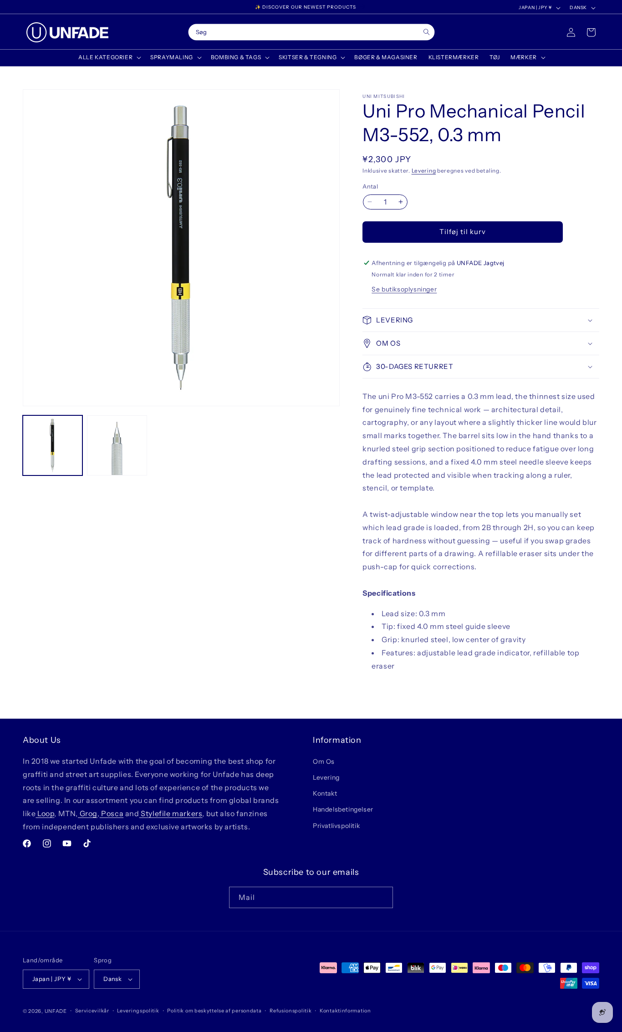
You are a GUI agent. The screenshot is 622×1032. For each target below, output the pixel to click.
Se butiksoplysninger (404, 289)
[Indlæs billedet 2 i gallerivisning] (117, 445)
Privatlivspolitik (336, 826)
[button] (109, 57)
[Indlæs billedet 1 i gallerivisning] (52, 445)
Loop (45, 813)
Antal (370, 186)
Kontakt (325, 793)
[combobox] (311, 32)
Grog (87, 813)
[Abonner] (382, 897)
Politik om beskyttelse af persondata (214, 1010)
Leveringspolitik (138, 1010)
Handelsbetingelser (343, 810)
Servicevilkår (92, 1010)
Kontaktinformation (345, 1010)
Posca (112, 813)
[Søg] (426, 32)
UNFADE (56, 1011)
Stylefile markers (171, 813)
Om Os (324, 761)
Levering (424, 170)
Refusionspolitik (290, 1010)
